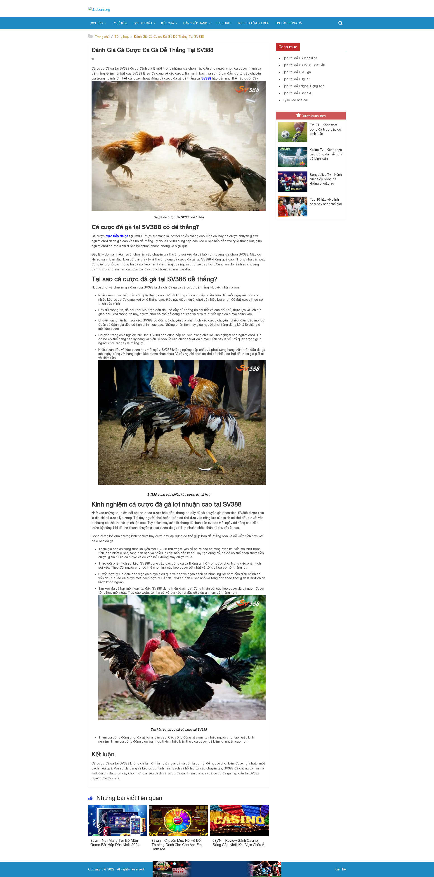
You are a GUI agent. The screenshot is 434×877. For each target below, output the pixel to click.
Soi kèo (97, 23)
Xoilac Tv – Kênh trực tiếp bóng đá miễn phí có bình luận (326, 154)
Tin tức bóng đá (288, 23)
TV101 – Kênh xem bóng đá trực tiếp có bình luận (325, 129)
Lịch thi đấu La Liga (297, 72)
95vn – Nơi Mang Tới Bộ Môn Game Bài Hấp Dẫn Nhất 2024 (114, 842)
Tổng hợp (121, 36)
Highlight (224, 23)
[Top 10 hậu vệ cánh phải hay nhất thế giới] (293, 196)
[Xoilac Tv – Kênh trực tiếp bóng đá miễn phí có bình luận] (293, 147)
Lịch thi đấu (142, 23)
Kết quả (167, 23)
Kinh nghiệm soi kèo (253, 23)
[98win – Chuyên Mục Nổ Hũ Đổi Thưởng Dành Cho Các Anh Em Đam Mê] (178, 808)
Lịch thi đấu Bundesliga (300, 58)
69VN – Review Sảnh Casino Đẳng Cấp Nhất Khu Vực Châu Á (238, 842)
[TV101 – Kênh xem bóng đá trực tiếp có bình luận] (293, 122)
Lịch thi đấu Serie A (297, 93)
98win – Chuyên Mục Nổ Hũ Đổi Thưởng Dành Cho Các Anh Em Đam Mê (176, 844)
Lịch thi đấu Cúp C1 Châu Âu (304, 65)
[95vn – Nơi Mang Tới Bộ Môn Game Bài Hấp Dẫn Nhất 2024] (117, 808)
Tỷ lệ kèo (119, 23)
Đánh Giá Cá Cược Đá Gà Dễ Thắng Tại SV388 (169, 36)
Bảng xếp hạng (195, 23)
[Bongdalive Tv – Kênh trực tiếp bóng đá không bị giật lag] (293, 172)
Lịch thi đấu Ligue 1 (297, 79)
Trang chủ (102, 37)
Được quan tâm (314, 116)
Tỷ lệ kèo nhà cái (295, 100)
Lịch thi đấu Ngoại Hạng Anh (303, 86)
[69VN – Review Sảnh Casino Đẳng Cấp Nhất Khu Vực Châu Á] (239, 808)
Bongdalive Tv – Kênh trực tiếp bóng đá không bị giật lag (326, 179)
